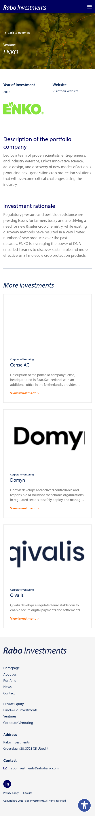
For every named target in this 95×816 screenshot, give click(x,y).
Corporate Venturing (18, 722)
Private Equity (13, 704)
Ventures (9, 716)
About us (10, 674)
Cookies (27, 792)
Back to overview (19, 33)
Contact (9, 693)
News (7, 686)
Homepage (11, 668)
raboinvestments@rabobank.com (34, 768)
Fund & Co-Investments (20, 710)
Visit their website (65, 91)
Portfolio (9, 680)
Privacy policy (11, 792)
